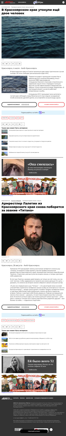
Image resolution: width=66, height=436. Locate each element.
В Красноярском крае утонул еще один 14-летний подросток (25, 147)
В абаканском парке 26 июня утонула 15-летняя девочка (24, 152)
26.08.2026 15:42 (6, 200)
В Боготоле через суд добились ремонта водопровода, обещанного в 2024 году (30, 338)
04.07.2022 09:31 (6, 7)
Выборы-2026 (29, 398)
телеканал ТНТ (5, 256)
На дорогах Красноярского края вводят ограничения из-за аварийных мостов (30, 349)
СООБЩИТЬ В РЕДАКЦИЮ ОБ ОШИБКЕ (43, 398)
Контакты (16, 398)
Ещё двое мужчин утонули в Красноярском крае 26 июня (24, 135)
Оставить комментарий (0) (51, 104)
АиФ (3, 59)
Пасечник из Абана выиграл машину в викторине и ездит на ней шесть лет (29, 344)
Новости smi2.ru (7, 195)
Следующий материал (34, 431)
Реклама (22, 398)
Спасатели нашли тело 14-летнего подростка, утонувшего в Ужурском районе (30, 141)
